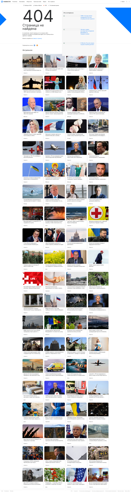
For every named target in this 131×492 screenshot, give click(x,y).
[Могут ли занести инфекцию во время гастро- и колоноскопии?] (54, 413)
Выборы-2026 (28, 5)
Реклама (11, 491)
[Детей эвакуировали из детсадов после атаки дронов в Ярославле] (98, 478)
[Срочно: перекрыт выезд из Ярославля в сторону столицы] (98, 413)
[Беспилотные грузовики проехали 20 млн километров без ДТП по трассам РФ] (54, 434)
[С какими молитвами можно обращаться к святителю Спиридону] (54, 173)
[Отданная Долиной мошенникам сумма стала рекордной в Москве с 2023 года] (76, 86)
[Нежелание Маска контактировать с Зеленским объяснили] (98, 151)
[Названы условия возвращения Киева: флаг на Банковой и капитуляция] (33, 173)
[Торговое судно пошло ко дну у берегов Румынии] (76, 217)
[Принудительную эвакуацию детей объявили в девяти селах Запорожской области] (76, 413)
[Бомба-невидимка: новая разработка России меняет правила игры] (98, 391)
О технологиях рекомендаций (84, 491)
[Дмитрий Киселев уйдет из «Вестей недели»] (33, 108)
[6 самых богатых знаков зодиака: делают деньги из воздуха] (76, 195)
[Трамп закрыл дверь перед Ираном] (98, 260)
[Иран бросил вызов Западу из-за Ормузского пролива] (33, 434)
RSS (72, 491)
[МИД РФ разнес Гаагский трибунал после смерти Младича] (54, 304)
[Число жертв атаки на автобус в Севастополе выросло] (76, 64)
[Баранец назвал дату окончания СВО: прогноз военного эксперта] (33, 86)
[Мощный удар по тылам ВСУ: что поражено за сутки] (33, 217)
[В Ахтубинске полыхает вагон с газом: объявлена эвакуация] (76, 391)
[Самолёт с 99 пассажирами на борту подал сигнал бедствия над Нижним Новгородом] (98, 369)
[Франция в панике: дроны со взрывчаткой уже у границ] (54, 129)
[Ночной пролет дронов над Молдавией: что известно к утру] (54, 325)
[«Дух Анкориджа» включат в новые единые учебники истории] (54, 238)
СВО (46, 5)
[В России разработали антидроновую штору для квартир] (76, 456)
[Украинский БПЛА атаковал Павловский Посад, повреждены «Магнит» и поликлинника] (33, 304)
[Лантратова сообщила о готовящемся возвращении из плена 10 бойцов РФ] (98, 304)
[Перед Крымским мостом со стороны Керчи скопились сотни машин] (98, 434)
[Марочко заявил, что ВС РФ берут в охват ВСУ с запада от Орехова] (76, 347)
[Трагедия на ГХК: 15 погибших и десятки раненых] (33, 151)
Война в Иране (38, 5)
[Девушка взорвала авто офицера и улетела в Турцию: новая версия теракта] (98, 217)
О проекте (76, 491)
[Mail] (2, 1)
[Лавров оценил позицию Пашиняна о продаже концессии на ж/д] (76, 260)
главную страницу (37, 38)
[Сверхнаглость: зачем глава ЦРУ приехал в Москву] (98, 86)
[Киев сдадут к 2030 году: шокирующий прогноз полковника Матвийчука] (98, 325)
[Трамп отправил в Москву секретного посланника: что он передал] (54, 195)
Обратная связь (121, 491)
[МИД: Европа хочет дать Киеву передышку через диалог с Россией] (33, 325)
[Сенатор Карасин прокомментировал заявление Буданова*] (98, 173)
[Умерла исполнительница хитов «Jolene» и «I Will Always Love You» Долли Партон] (54, 86)
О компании (6, 491)
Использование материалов (110, 491)
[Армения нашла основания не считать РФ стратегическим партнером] (98, 108)
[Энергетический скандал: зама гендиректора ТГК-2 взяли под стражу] (33, 347)
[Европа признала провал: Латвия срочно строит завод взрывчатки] (54, 108)
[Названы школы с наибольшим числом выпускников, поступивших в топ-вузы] (98, 347)
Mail (2, 491)
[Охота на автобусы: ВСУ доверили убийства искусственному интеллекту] (98, 195)
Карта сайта (127, 491)
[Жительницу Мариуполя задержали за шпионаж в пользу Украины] (98, 456)
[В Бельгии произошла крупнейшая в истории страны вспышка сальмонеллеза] (54, 282)
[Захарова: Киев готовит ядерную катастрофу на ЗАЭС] (33, 129)
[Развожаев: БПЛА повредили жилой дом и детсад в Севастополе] (33, 456)
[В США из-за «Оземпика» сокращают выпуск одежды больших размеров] (76, 173)
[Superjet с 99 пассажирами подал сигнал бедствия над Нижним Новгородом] (54, 151)
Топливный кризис (54, 5)
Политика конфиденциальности (98, 491)
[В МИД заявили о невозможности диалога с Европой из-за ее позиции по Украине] (54, 347)
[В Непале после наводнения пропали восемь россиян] (76, 325)
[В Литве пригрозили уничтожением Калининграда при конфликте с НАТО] (33, 64)
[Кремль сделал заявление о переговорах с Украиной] (98, 64)
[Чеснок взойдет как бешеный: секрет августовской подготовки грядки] (76, 129)
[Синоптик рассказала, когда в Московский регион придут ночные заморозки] (76, 304)
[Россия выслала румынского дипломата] (76, 238)
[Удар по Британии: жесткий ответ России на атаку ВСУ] (54, 64)
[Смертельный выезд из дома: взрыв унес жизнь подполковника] (54, 369)
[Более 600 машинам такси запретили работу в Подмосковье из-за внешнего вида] (76, 369)
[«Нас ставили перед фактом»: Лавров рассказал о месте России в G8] (54, 456)
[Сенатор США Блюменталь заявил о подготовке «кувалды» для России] (76, 478)
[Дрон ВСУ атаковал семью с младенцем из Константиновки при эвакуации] (33, 478)
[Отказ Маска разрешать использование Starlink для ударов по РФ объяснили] (33, 238)
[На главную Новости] (7, 1)
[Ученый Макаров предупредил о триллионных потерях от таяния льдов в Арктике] (33, 195)
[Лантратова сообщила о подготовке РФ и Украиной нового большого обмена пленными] (76, 151)
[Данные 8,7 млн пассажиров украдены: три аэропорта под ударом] (33, 369)
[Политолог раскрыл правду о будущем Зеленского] (98, 238)
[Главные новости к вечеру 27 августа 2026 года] (33, 260)
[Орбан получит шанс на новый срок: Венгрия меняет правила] (54, 391)
